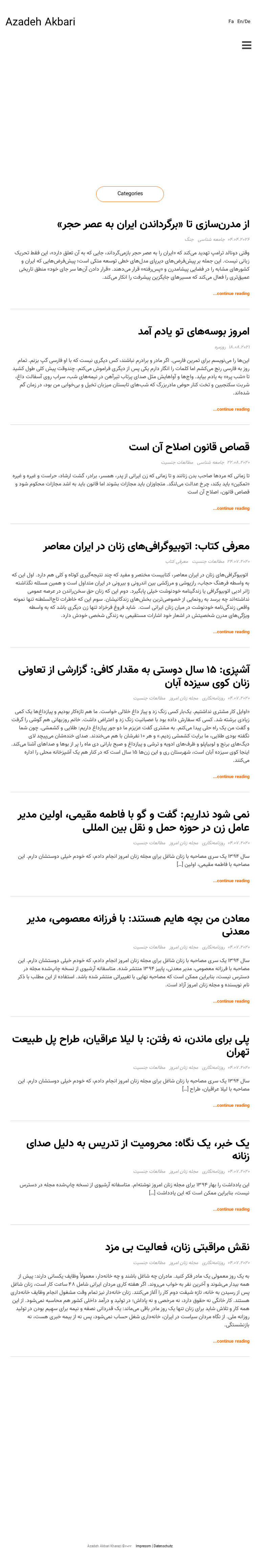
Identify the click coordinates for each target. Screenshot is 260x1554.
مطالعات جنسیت (177, 462)
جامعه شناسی (211, 240)
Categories (130, 194)
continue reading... (231, 294)
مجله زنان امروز (183, 698)
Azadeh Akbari (40, 22)
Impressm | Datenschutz (154, 1546)
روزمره (220, 347)
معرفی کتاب (176, 562)
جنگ (189, 240)
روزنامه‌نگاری (213, 698)
